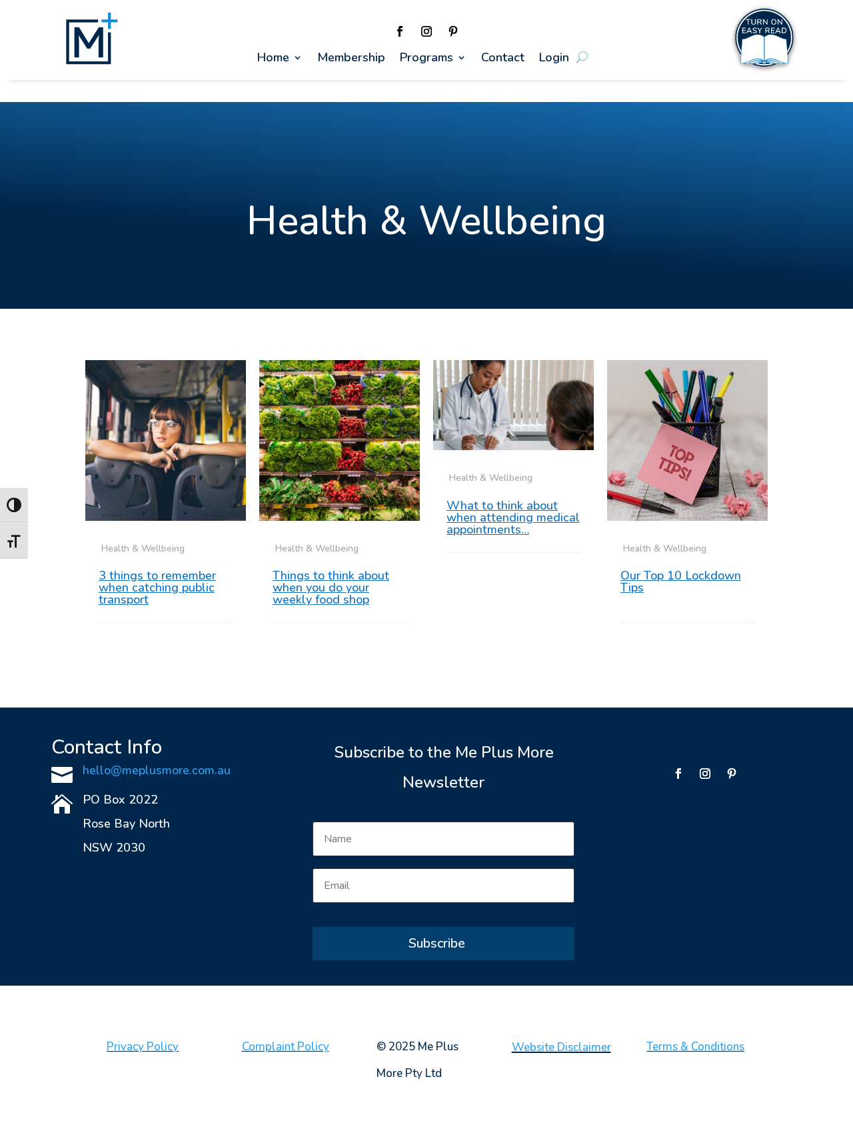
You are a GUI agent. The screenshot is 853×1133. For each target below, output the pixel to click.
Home (273, 59)
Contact (502, 59)
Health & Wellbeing (143, 548)
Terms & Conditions (695, 1046)
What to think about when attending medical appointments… (513, 517)
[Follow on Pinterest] (453, 31)
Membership (351, 59)
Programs (426, 59)
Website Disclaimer (561, 1047)
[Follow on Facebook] (400, 31)
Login (554, 59)
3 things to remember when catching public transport (157, 588)
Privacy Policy (143, 1046)
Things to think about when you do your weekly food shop (331, 588)
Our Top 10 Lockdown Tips (680, 582)
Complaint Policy (285, 1046)
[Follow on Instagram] (426, 31)
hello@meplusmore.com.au (157, 770)
